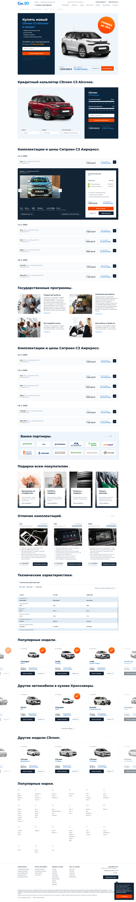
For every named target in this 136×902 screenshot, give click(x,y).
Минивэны (54, 884)
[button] (19, 190)
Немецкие (71, 873)
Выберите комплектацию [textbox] (71, 133)
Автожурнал (106, 5)
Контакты (115, 5)
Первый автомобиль (23, 871)
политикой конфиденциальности (29, 58)
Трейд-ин (74, 5)
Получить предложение (36, 53)
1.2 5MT (23, 587)
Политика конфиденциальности (24, 897)
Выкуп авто (89, 5)
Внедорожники (56, 878)
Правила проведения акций (38, 897)
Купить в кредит (107, 68)
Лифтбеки (54, 873)
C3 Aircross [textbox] (46, 133)
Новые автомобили (39, 869)
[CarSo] (26, 3)
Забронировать (106, 213)
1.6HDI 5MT (39, 587)
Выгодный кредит (22, 875)
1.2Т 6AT (30, 587)
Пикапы (54, 880)
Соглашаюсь (124, 896)
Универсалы (55, 875)
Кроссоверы (55, 876)
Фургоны (54, 882)
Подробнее (47, 313)
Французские (72, 876)
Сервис (98, 5)
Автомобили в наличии (40, 871)
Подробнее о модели (40, 564)
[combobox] (31, 133)
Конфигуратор (38, 873)
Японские (71, 871)
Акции (82, 5)
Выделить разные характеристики (104, 588)
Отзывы (115, 872)
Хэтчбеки (54, 871)
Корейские (72, 875)
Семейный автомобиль (23, 869)
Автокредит (65, 5)
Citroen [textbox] (25, 133)
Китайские (72, 869)
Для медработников (23, 873)
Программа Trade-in (23, 876)
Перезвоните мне (110, 877)
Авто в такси (38, 875)
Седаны (54, 869)
